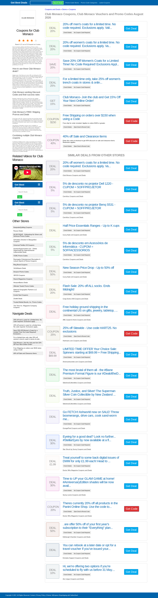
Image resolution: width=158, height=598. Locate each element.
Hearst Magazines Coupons (22, 279)
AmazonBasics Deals (20, 282)
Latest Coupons (104, 3)
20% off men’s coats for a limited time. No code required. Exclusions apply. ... (27, 320)
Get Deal (131, 28)
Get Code (131, 121)
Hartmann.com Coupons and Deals (75, 340)
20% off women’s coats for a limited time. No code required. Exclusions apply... (27, 326)
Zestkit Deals (17, 298)
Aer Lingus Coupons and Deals (73, 579)
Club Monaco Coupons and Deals (74, 175)
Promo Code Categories (89, 3)
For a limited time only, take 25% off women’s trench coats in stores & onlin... (27, 338)
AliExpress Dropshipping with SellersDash (65, 595)
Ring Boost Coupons (20, 264)
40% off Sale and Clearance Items (25, 353)
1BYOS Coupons (19, 275)
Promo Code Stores (72, 3)
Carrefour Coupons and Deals (73, 196)
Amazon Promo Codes (21, 272)
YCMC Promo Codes (20, 256)
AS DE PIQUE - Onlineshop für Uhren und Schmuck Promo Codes (27, 235)
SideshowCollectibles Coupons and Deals (77, 383)
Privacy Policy (40, 595)
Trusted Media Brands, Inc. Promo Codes (27, 302)
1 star (20, 40)
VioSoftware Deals (19, 268)
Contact (32, 595)
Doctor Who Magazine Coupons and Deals (77, 470)
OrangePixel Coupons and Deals (74, 428)
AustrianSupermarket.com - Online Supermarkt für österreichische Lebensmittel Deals (25, 250)
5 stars (36, 40)
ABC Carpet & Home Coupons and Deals (77, 320)
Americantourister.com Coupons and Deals (77, 361)
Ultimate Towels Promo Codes (23, 286)
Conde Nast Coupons (20, 295)
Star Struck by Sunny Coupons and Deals (77, 449)
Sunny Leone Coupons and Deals (74, 495)
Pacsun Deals (18, 231)
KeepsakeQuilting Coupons (22, 227)
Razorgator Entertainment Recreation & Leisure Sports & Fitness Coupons (26, 260)
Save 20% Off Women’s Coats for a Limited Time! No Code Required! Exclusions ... (25, 332)
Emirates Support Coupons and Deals (75, 558)
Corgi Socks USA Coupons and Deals (75, 299)
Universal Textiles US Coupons (23, 245)
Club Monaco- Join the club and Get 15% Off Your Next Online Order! (27, 343)
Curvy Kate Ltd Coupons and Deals (75, 235)
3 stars (28, 40)
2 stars (24, 40)
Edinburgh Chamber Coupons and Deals (76, 537)
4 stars (32, 40)
